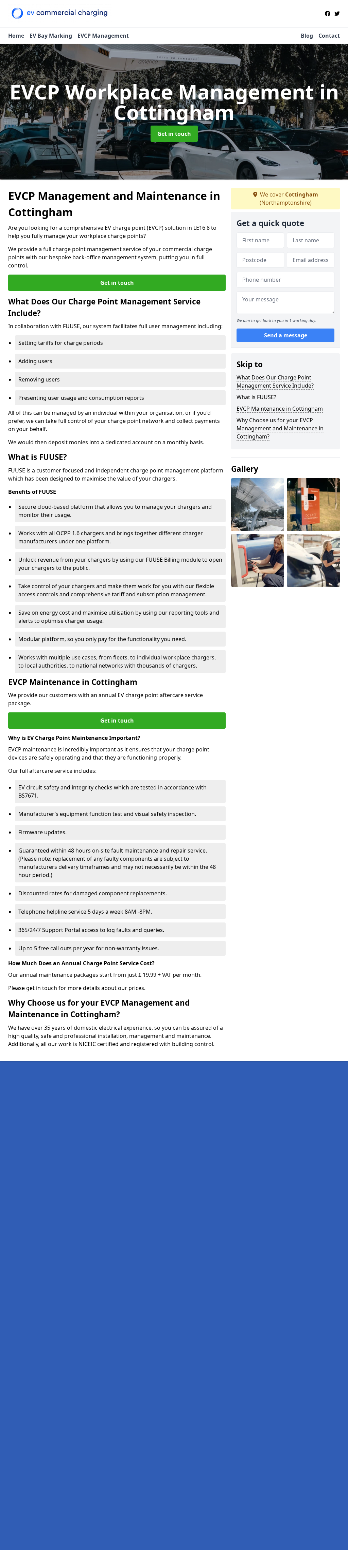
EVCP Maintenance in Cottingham (280, 408)
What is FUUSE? (256, 397)
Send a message (285, 335)
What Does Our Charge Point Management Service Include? (275, 381)
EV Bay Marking (51, 35)
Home (16, 35)
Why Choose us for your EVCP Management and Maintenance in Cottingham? (280, 428)
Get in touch (174, 133)
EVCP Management (103, 35)
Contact (329, 35)
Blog (307, 35)
